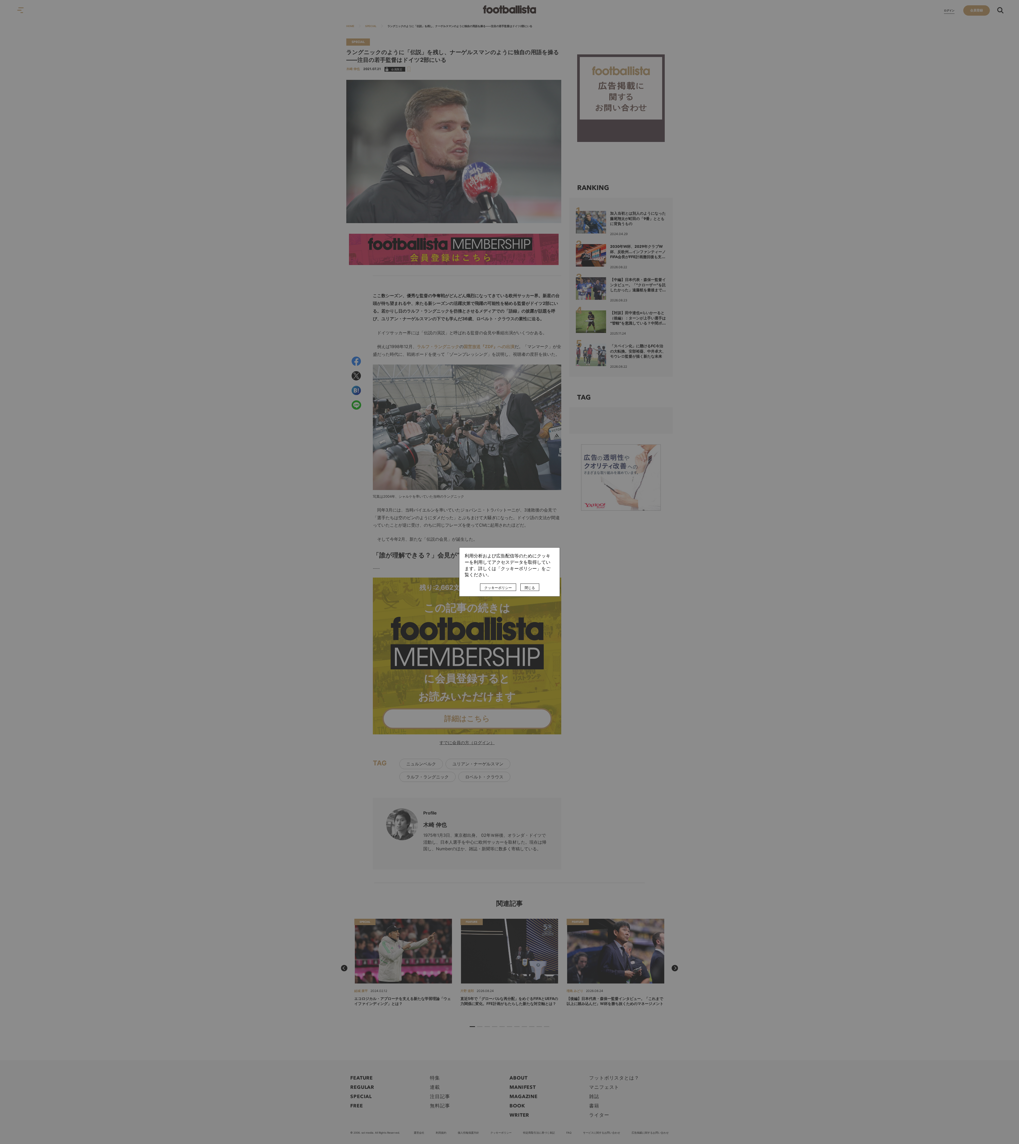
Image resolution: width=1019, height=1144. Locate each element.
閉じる (530, 588)
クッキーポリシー (498, 588)
